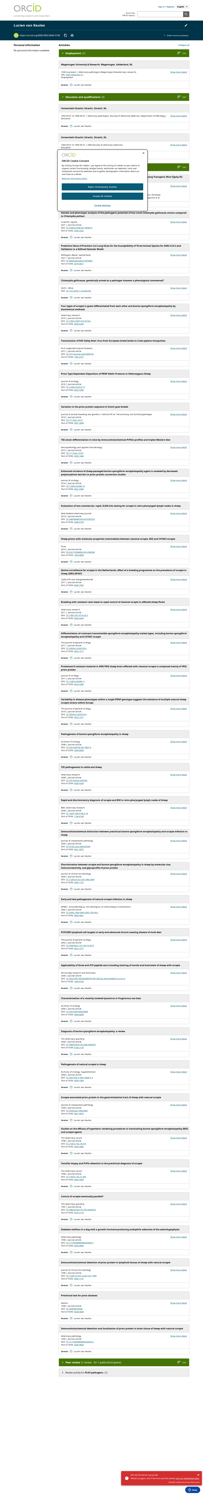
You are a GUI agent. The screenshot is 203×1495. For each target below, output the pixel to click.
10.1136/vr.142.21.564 (76, 1176)
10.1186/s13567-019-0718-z (78, 321)
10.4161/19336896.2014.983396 (80, 552)
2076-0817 (79, 263)
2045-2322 (79, 230)
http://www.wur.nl (74, 74)
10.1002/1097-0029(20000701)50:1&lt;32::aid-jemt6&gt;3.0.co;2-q (95, 978)
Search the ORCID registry (128, 14)
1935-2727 (79, 357)
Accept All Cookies (102, 196)
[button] (183, 45)
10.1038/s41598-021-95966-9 (79, 227)
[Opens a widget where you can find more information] (192, 1490)
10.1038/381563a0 (74, 1309)
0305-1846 (79, 456)
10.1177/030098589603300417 (80, 1242)
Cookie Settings (102, 205)
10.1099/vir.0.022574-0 (76, 714)
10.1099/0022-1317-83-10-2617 (80, 945)
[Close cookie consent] (143, 153)
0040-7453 (79, 585)
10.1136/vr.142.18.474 (76, 1143)
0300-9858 (79, 1245)
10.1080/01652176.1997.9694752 (81, 1209)
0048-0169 (79, 522)
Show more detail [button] (178, 72)
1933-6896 (79, 555)
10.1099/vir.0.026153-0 (76, 648)
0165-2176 (79, 1047)
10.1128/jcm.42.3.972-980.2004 (80, 879)
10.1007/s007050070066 (77, 1011)
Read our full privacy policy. (74, 178)
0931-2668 (79, 423)
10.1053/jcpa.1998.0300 (77, 1110)
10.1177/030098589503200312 (80, 1342)
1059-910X (79, 981)
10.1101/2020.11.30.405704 (78, 291)
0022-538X (79, 390)
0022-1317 (79, 651)
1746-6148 (79, 816)
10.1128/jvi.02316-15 (75, 387)
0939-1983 (79, 1080)
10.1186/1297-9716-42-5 (77, 615)
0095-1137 (79, 882)
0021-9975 (79, 849)
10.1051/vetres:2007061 (77, 780)
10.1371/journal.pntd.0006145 (80, 354)
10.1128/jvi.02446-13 (75, 486)
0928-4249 (79, 324)
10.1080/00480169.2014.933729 (80, 519)
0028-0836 (79, 1311)
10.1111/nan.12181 (74, 453)
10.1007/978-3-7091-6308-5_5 (79, 1077)
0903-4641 (79, 915)
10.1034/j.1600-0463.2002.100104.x (82, 912)
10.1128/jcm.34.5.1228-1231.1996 (81, 1275)
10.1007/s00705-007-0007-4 (78, 747)
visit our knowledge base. (187, 1478)
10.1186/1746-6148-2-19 (77, 813)
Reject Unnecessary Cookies (102, 187)
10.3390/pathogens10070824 (79, 260)
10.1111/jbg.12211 (74, 420)
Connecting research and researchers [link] (32, 16)
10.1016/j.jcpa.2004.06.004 (78, 846)
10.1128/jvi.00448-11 (75, 681)
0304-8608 (79, 750)
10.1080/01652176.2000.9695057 (81, 1044)
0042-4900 (79, 1146)
